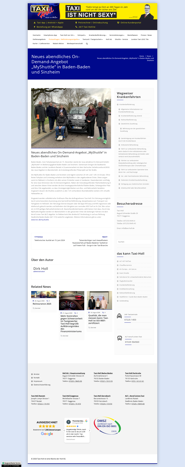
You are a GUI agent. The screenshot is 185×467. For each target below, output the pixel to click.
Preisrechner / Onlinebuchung (93, 22)
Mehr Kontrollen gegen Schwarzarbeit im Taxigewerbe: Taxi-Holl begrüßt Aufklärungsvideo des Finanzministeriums (71, 324)
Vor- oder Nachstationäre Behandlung (134, 176)
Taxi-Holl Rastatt (38, 396)
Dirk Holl (37, 308)
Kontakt (37, 378)
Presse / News (146, 35)
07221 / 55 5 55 (106, 381)
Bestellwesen (133, 35)
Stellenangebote (39, 39)
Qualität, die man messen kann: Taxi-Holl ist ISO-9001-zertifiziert (98, 319)
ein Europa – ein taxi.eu (127, 269)
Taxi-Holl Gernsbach (102, 396)
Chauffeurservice (125, 265)
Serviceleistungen (116, 35)
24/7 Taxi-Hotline (87, 27)
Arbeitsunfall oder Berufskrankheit (133, 188)
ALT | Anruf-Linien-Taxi (134, 396)
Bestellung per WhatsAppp (50, 27)
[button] (47, 428)
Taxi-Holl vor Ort (66, 35)
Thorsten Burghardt (80, 421)
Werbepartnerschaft (75, 43)
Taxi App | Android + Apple (50, 22)
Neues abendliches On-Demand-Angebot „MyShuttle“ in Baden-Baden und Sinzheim (69, 154)
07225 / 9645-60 (138, 404)
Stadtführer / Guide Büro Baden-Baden (133, 297)
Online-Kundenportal (131, 22)
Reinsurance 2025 (42, 303)
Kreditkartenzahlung (126, 289)
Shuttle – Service (121, 39)
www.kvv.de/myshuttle (40, 220)
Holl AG (109, 39)
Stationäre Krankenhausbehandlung (134, 180)
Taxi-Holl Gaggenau (70, 396)
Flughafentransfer (125, 281)
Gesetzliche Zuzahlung (129, 124)
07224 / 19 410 (106, 404)
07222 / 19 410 (44, 404)
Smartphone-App (50, 35)
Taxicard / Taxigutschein (92, 39)
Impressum (38, 381)
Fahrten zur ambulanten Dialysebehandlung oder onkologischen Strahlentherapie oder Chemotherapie (133, 163)
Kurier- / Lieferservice (41, 43)
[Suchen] (87, 44)
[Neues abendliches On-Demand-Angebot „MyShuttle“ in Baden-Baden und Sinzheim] (71, 119)
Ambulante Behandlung (129, 145)
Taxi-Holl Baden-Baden (103, 373)
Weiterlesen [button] (70, 439)
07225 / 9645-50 (75, 381)
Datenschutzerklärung (42, 385)
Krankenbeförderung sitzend (131, 116)
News (149, 56)
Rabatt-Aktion (58, 43)
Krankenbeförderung (97, 35)
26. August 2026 (39, 301)
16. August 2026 (95, 312)
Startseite (36, 35)
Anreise (36, 374)
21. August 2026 (67, 313)
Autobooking (123, 301)
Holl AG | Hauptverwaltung (74, 373)
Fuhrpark (81, 35)
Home (141, 56)
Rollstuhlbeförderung (129, 120)
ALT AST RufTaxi (125, 261)
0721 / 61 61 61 (138, 381)
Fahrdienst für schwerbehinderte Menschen (135, 277)
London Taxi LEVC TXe (140, 39)
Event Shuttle (124, 273)
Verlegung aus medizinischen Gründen (135, 184)
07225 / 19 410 (75, 404)
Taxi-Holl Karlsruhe (133, 373)
